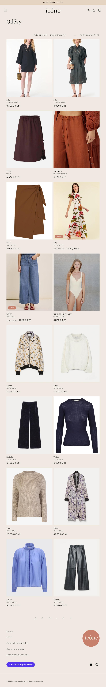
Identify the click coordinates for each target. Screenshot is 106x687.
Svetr (56, 385)
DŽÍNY (9, 314)
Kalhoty (9, 457)
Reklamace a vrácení (17, 654)
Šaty (8, 100)
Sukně (9, 171)
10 (63, 617)
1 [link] (35, 617)
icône (15, 681)
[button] (5, 10)
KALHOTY (58, 171)
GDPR (9, 637)
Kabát (56, 528)
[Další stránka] (70, 617)
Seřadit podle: (41, 35)
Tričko (56, 457)
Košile (9, 600)
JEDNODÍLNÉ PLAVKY (62, 314)
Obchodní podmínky (16, 643)
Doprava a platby (15, 649)
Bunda (9, 385)
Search (9, 631)
